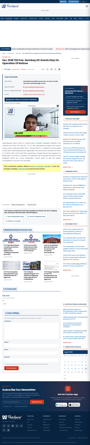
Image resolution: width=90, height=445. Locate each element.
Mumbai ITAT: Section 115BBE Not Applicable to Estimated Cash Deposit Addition (74, 187)
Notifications (62, 419)
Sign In (84, 1)
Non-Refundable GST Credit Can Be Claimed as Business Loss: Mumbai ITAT (74, 205)
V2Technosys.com (35, 438)
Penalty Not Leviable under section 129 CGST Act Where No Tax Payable (75, 126)
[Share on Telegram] (59, 69)
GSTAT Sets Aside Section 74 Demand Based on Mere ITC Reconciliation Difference (73, 231)
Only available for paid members (34, 87)
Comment (8, 321)
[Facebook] (4, 426)
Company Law (33, 18)
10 (64, 365)
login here (21, 169)
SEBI (75, 18)
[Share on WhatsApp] (55, 69)
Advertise (77, 425)
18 (68, 369)
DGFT (66, 18)
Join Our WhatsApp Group (15, 216)
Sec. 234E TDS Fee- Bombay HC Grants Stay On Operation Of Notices (30, 61)
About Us (77, 419)
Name (6, 342)
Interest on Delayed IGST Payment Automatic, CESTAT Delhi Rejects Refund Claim (75, 179)
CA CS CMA (59, 18)
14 (79, 365)
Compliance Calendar (65, 427)
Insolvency (46, 427)
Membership (78, 430)
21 (78, 369)
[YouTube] (12, 426)
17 (64, 369)
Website (7, 357)
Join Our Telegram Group (37, 216)
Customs (47, 18)
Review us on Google (14, 221)
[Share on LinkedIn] (51, 69)
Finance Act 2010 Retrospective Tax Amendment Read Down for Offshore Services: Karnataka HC (74, 150)
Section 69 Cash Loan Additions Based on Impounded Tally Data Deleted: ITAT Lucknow (74, 257)
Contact (77, 427)
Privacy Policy (72, 438)
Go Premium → (75, 112)
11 (68, 365)
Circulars (61, 422)
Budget (16, 18)
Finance (80, 18)
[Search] (88, 19)
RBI (71, 18)
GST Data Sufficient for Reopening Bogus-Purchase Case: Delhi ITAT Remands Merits (75, 213)
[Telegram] (8, 430)
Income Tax (9, 18)
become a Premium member (40, 166)
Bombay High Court (39, 94)
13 (75, 365)
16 (86, 365)
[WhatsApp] (4, 430)
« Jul (64, 378)
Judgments (62, 425)
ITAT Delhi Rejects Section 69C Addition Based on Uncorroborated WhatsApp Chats (75, 249)
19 (72, 369)
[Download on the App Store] (74, 405)
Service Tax (24, 18)
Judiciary (18, 53)
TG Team (7, 69)
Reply (5, 304)
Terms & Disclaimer (82, 438)
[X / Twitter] (8, 426)
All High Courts (27, 94)
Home (2, 18)
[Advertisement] (45, 33)
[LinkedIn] (17, 426)
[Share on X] (47, 69)
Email (6, 349)
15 (82, 365)
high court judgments (18, 204)
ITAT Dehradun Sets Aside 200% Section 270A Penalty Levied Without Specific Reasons (74, 196)
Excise (41, 18)
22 (82, 369)
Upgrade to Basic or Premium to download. (22, 99)
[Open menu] (87, 6)
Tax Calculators (63, 430)
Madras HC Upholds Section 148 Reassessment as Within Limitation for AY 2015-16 (74, 141)
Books (64, 1)
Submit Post (74, 1)
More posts (67, 167)
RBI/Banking (46, 425)
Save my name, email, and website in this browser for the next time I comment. (27, 364)
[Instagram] (21, 426)
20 (75, 369)
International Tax (32, 430)
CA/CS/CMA (46, 430)
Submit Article (79, 422)
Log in (18, 103)
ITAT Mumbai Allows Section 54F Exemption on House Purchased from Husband (74, 240)
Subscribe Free (37, 402)
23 (86, 369)
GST (53, 18)
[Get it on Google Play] (61, 405)
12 (72, 365)
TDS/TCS (29, 427)
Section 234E (32, 204)
